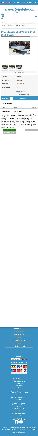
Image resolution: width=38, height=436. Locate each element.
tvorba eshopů (22, 433)
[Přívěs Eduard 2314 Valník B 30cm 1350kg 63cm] (19, 47)
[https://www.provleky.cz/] (19, 11)
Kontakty (25, 2)
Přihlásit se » (33, 2)
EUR (18, 2)
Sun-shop (14, 433)
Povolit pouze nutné (9, 132)
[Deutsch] (6, 2)
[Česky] (2, 2)
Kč (14, 2)
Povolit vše (10, 129)
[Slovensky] (10, 2)
